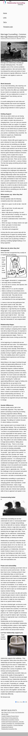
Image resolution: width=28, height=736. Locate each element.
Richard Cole (6, 697)
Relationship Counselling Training (10, 719)
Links (4, 17)
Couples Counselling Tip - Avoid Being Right (12, 723)
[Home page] (14, 5)
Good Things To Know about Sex (9, 718)
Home (5, 13)
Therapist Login (8, 27)
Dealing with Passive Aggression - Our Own (12, 721)
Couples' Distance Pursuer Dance (10, 716)
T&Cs (5, 22)
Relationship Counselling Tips (9, 729)
